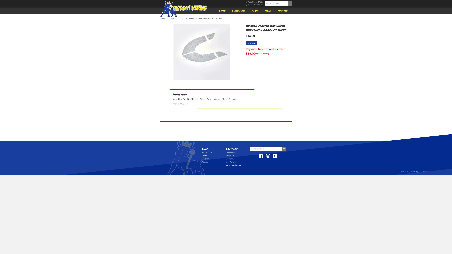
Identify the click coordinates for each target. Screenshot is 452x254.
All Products (207, 153)
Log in (247, 5)
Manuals (283, 10)
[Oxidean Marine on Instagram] (268, 157)
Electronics (239, 10)
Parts (255, 10)
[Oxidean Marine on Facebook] (261, 157)
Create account (256, 5)
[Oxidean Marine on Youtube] (274, 157)
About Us (230, 156)
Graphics (173, 19)
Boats (222, 10)
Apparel (205, 162)
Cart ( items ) (254, 2)
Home (162, 19)
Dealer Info (231, 159)
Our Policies (231, 162)
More (268, 10)
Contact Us (231, 153)
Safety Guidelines (233, 165)
